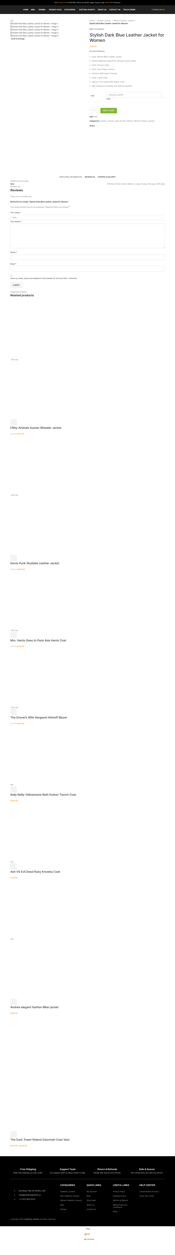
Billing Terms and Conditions (120, 1206)
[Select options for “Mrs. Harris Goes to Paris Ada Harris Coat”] (13, 635)
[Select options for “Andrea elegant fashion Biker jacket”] (13, 1002)
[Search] (148, 9)
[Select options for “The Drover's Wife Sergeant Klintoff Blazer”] (13, 712)
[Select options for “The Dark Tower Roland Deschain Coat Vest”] (13, 1134)
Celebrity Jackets (67, 1191)
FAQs (115, 1211)
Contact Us (91, 1209)
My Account (92, 1191)
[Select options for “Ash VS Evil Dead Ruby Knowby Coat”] (13, 866)
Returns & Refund (120, 1200)
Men (62, 1205)
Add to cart (108, 110)
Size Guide (91, 1200)
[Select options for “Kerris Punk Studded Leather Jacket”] (13, 558)
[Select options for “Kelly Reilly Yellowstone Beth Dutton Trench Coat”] (13, 789)
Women (63, 1209)
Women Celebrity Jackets (71, 1200)
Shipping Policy (119, 1196)
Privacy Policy (119, 1191)
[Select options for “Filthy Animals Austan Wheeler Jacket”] (13, 422)
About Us (90, 1205)
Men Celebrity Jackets (69, 1196)
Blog (88, 1196)
